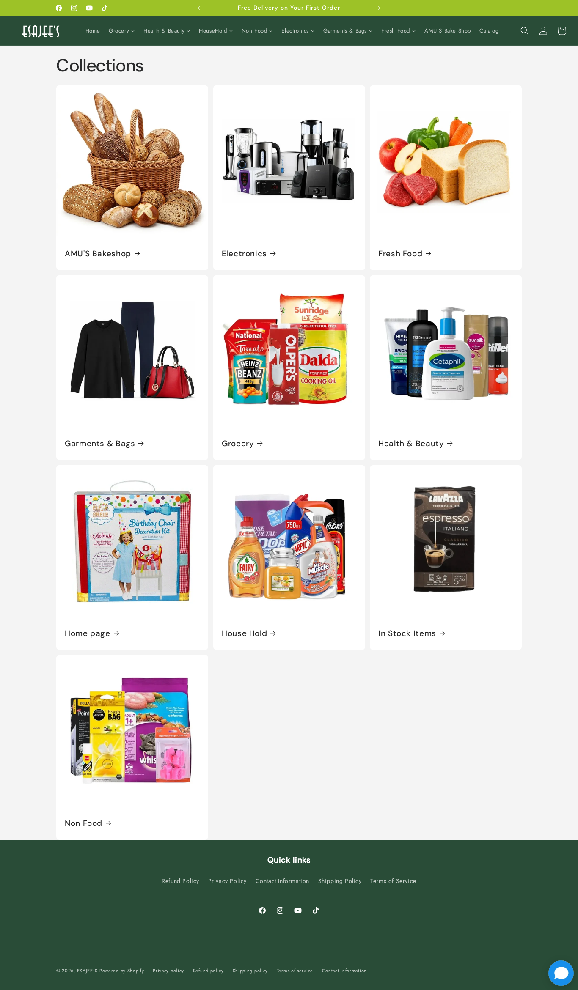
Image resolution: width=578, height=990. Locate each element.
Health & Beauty (411, 444)
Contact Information (282, 881)
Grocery (238, 444)
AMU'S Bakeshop (98, 254)
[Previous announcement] (199, 8)
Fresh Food (400, 254)
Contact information (344, 970)
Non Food (83, 823)
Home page (87, 633)
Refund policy (208, 970)
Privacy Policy (227, 881)
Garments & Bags (100, 444)
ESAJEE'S (87, 970)
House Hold (244, 633)
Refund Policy (180, 881)
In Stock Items (407, 633)
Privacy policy (168, 970)
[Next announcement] (379, 8)
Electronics (244, 254)
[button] (122, 31)
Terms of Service (393, 881)
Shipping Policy (340, 881)
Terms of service (295, 970)
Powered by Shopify (121, 970)
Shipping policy (250, 970)
